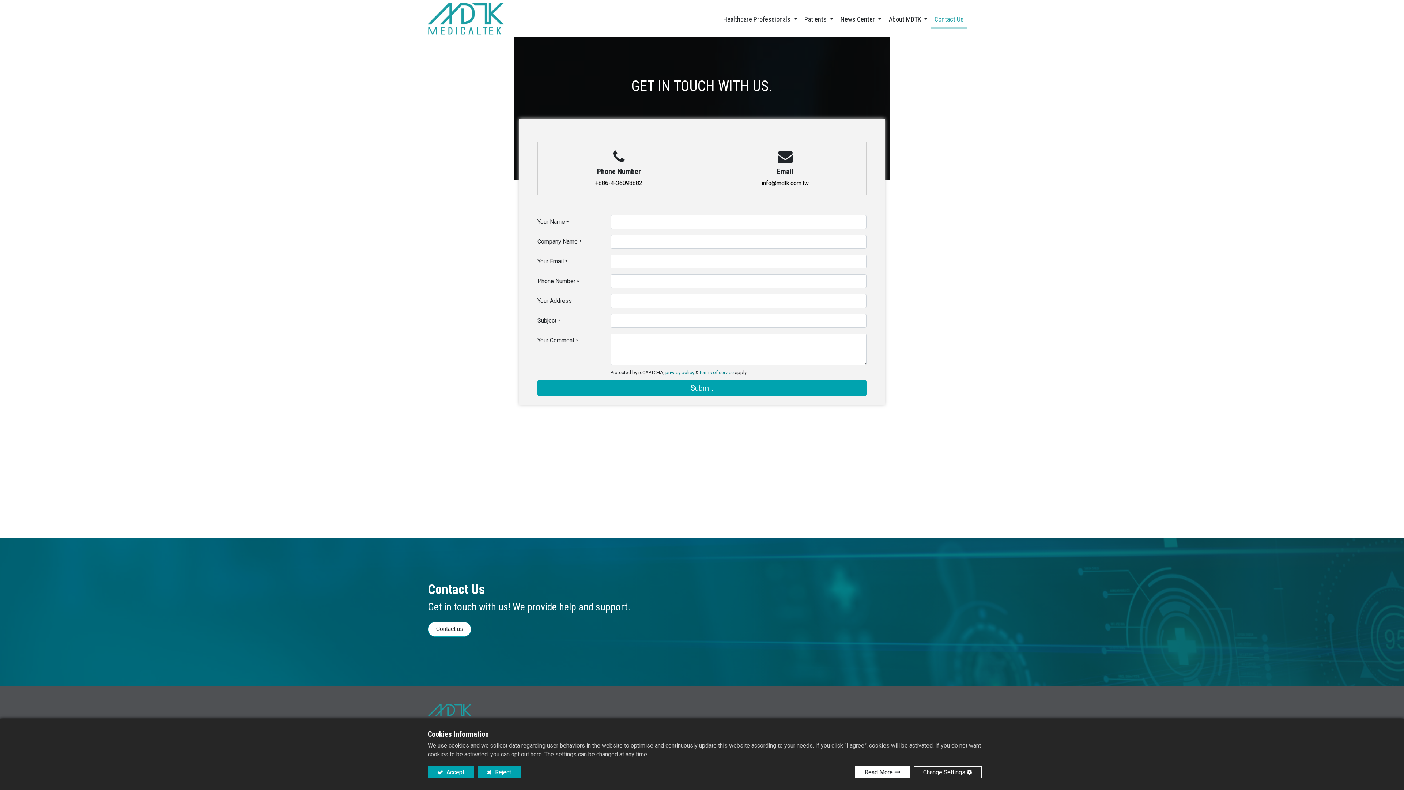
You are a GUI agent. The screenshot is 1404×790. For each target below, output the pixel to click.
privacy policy (679, 372)
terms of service (717, 372)
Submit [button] (702, 388)
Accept (454, 772)
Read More (879, 772)
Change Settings (944, 772)
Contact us (449, 628)
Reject (502, 772)
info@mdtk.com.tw (785, 183)
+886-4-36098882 (618, 183)
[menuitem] (949, 20)
